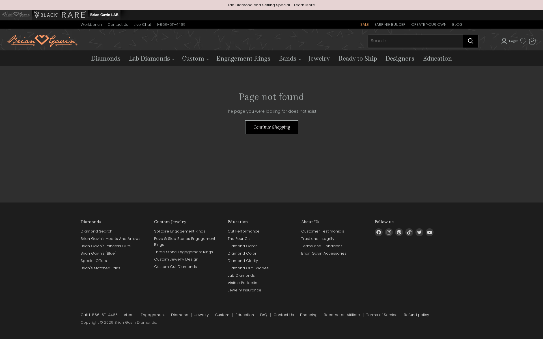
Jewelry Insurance (244, 290)
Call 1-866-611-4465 (99, 314)
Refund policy (416, 314)
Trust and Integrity (317, 238)
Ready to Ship (358, 58)
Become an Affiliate (342, 314)
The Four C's (239, 238)
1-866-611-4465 (171, 24)
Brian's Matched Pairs (100, 268)
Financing (309, 314)
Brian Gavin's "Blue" (98, 253)
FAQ (263, 314)
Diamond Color (242, 253)
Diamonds (105, 58)
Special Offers (94, 260)
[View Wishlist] (523, 41)
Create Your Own (429, 24)
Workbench (91, 24)
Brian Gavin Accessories (323, 253)
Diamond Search (96, 231)
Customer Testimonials (322, 231)
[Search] (470, 41)
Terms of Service (382, 314)
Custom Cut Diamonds (175, 266)
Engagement (153, 314)
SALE (364, 24)
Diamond (179, 314)
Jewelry (319, 58)
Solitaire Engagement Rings (179, 231)
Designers (399, 58)
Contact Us (117, 24)
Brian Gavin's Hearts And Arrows (111, 238)
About (129, 314)
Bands (288, 58)
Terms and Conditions (321, 246)
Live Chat (142, 24)
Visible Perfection (244, 282)
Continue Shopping (271, 127)
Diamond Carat (242, 246)
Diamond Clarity (243, 260)
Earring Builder (390, 24)
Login (513, 41)
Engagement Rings (243, 58)
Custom (194, 58)
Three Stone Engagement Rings (183, 252)
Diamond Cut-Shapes (248, 268)
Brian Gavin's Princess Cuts (106, 246)
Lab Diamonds (150, 58)
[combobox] (415, 41)
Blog (457, 24)
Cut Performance (244, 231)
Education (437, 58)
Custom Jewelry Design (176, 259)
